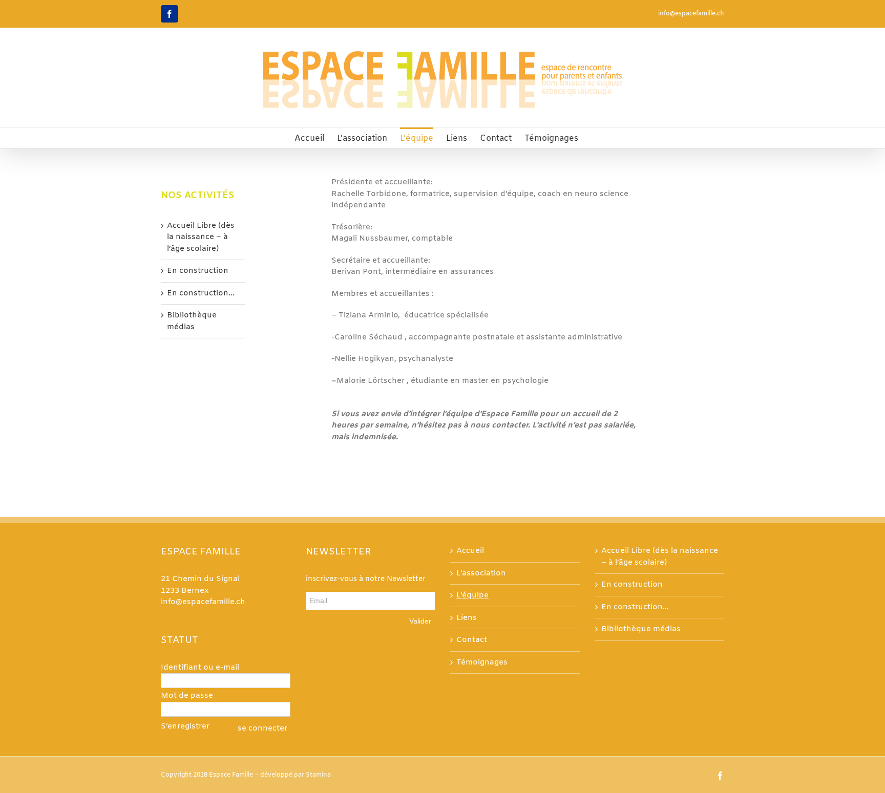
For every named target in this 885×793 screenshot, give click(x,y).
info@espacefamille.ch (691, 14)
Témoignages (482, 662)
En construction (197, 271)
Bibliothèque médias (641, 629)
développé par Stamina (295, 775)
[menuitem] (309, 137)
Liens (466, 618)
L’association (481, 573)
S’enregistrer (185, 726)
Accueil (470, 551)
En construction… (201, 293)
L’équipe (472, 595)
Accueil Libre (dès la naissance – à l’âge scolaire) (201, 237)
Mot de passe (187, 696)
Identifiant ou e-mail (200, 667)
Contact (471, 640)
